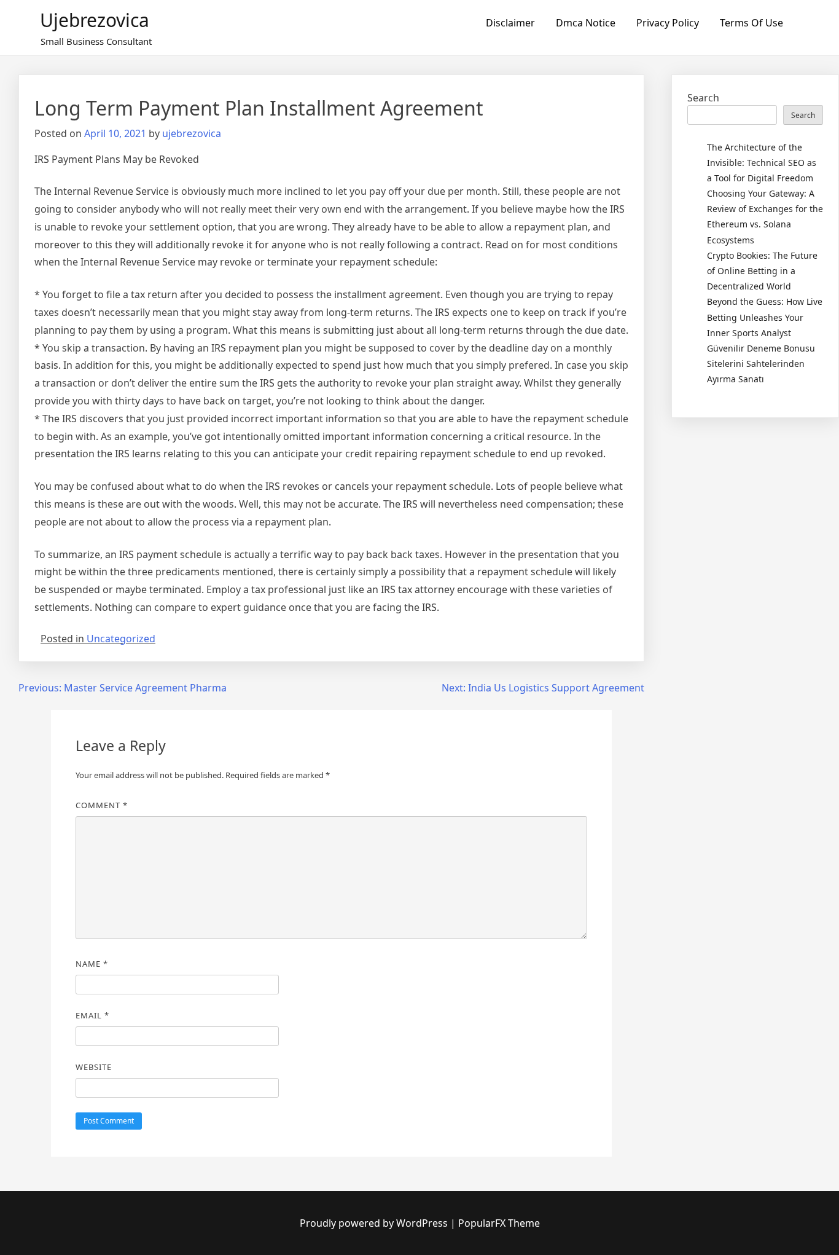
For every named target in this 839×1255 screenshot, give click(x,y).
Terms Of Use (751, 23)
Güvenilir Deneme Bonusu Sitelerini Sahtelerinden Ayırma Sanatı (761, 363)
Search (703, 97)
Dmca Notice (585, 23)
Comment (102, 805)
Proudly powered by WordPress (375, 1223)
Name (92, 963)
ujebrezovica (94, 20)
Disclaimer (510, 23)
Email (92, 1015)
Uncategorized (121, 638)
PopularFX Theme (499, 1223)
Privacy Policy (667, 23)
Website (94, 1066)
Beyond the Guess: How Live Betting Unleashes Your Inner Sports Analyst (764, 317)
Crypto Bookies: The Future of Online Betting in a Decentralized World (762, 271)
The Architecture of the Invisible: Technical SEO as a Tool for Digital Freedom (761, 162)
